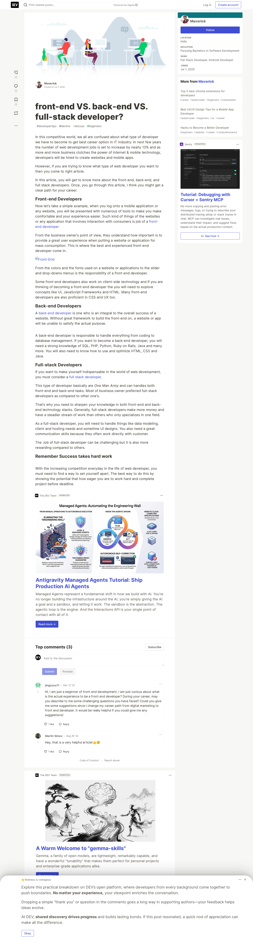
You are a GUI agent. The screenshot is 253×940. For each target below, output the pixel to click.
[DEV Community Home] (14, 4)
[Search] (25, 5)
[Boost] (16, 113)
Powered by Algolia (124, 5)
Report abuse (112, 760)
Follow (210, 30)
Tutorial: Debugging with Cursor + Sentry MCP (205, 197)
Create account (228, 5)
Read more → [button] (47, 624)
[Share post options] (16, 125)
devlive (64, 126)
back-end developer (55, 313)
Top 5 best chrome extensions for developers (208, 95)
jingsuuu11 (52, 685)
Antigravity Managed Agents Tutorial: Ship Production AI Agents (89, 583)
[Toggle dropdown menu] (161, 495)
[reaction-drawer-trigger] (16, 74)
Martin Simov (53, 736)
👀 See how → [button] (210, 236)
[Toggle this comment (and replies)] (38, 691)
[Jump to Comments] (16, 87)
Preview (67, 671)
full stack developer (85, 377)
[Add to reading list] (16, 101)
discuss (78, 126)
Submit (49, 671)
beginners (94, 126)
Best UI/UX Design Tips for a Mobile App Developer (207, 114)
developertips (46, 126)
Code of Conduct (89, 760)
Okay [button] (27, 933)
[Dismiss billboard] (245, 879)
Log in (207, 5)
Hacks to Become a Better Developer (208, 130)
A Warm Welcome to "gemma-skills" (81, 848)
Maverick (50, 83)
